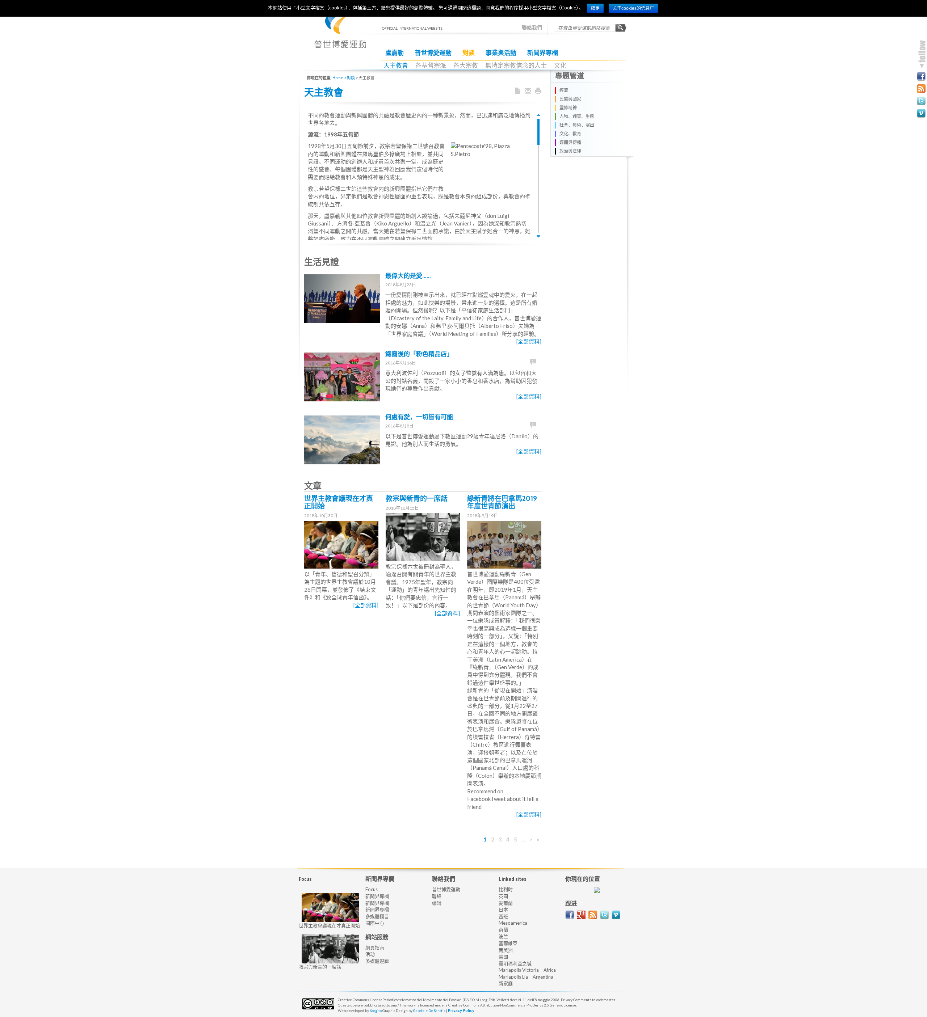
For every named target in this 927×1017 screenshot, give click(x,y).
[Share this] (528, 91)
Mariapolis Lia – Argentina (526, 977)
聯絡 (436, 896)
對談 (468, 53)
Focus (371, 889)
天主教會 (395, 65)
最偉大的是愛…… (408, 275)
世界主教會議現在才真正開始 (338, 502)
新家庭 (506, 983)
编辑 (436, 903)
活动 (370, 954)
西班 (503, 916)
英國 (503, 896)
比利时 (506, 889)
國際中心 (374, 923)
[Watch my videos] (921, 113)
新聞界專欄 (542, 53)
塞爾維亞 (508, 943)
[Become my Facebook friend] (921, 76)
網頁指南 (374, 947)
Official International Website (340, 32)
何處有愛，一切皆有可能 (419, 417)
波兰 (503, 936)
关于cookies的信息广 (633, 8)
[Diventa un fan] (569, 915)
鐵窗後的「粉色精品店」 (419, 354)
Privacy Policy (461, 1010)
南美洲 (506, 950)
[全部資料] (528, 341)
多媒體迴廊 (377, 961)
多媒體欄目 (377, 916)
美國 (503, 956)
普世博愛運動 (433, 53)
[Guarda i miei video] (616, 915)
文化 (560, 65)
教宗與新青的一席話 (417, 498)
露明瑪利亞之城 (515, 963)
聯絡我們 (532, 27)
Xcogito (376, 1010)
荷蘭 (503, 930)
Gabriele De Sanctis (429, 1010)
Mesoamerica (513, 923)
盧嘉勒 (394, 53)
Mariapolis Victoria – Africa (527, 970)
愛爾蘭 (506, 903)
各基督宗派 (430, 65)
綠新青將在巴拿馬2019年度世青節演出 (502, 502)
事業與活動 (501, 53)
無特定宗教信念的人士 (516, 65)
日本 (503, 909)
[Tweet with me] (604, 915)
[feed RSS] (592, 915)
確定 (595, 8)
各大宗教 (465, 65)
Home (337, 77)
